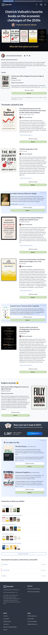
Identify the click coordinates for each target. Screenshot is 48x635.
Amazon (29, 93)
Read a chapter (30, 90)
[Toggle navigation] (45, 4)
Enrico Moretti (24, 151)
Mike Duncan (23, 333)
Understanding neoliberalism (9, 524)
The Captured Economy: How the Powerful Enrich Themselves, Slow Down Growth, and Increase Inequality (32, 110)
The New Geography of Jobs (28, 149)
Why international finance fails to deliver (11, 543)
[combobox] (36, 4)
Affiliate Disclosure (32, 616)
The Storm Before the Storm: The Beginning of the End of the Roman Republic (29, 329)
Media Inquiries (7, 621)
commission (28, 97)
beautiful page (22, 427)
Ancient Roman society (7, 506)
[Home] (7, 4)
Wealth (4, 576)
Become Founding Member (10, 627)
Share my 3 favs (35, 433)
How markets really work (8, 534)
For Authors (6, 618)
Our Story (5, 616)
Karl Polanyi (23, 263)
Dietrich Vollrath (30, 25)
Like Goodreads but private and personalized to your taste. (28, 1)
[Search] (36, 4)
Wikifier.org (14, 592)
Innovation (5, 564)
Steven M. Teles (30, 114)
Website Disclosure (32, 624)
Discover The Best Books (33, 589)
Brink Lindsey (23, 114)
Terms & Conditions (32, 621)
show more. (44, 87)
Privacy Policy (30, 618)
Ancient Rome (5, 570)
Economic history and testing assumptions (12, 515)
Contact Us (6, 624)
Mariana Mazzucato (25, 221)
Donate (5, 629)
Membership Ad (43, 192)
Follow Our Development (33, 591)
